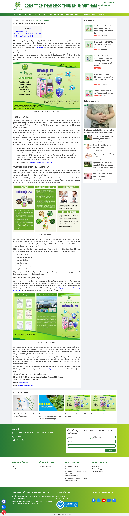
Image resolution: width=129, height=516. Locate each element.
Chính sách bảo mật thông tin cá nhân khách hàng (76, 472)
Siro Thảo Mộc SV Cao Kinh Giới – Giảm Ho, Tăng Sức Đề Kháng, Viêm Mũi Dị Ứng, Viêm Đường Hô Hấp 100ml (104, 60)
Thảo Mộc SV (39, 47)
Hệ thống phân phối (73, 14)
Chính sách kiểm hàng (71, 475)
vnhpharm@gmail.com (25, 385)
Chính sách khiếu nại (71, 480)
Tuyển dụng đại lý (89, 14)
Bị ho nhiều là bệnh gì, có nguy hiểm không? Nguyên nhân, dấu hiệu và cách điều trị (104, 165)
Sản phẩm (27, 14)
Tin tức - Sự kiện (26, 20)
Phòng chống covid (97, 471)
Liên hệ (101, 14)
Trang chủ (16, 20)
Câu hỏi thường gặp (97, 469)
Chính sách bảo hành (71, 466)
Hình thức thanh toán (45, 469)
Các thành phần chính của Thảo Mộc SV (27, 34)
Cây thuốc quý (96, 466)
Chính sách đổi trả (70, 469)
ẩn (30, 28)
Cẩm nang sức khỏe (56, 14)
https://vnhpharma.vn (56, 369)
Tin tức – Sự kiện (40, 14)
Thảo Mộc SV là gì (20, 32)
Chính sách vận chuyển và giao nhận (76, 478)
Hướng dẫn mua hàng (45, 466)
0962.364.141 (23, 382)
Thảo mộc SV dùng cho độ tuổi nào (40, 162)
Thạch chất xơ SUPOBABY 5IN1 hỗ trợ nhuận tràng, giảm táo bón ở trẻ (103, 44)
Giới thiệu (17, 14)
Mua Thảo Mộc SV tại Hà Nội (24, 36)
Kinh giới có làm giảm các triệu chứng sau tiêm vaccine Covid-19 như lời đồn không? (50, 416)
